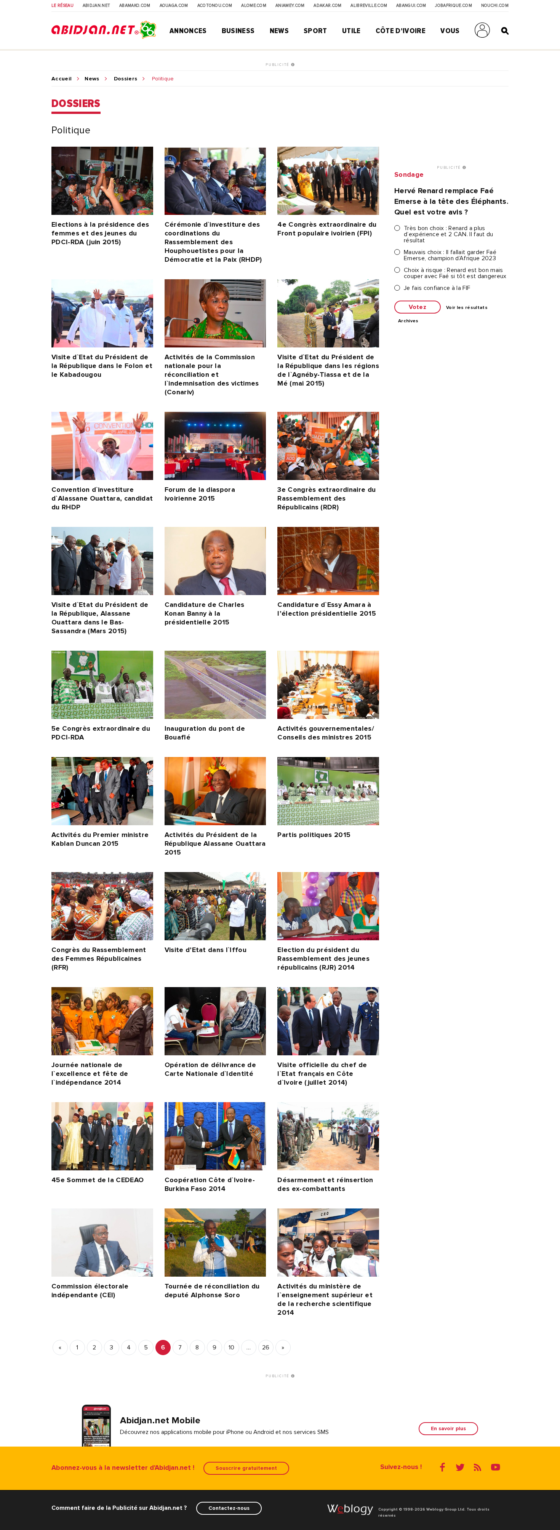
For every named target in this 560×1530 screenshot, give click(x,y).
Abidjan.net (96, 6)
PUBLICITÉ (278, 65)
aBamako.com (134, 6)
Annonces (188, 30)
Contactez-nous (229, 1508)
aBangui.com (411, 6)
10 (232, 1347)
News (279, 30)
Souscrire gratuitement (246, 1468)
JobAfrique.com (453, 6)
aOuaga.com (174, 6)
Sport (315, 30)
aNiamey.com (290, 6)
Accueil (61, 79)
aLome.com (253, 6)
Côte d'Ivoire (401, 30)
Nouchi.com (495, 6)
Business (238, 30)
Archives (408, 321)
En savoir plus (448, 1428)
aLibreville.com (368, 6)
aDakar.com (327, 6)
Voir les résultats (467, 308)
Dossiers (126, 79)
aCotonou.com (214, 6)
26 (266, 1347)
